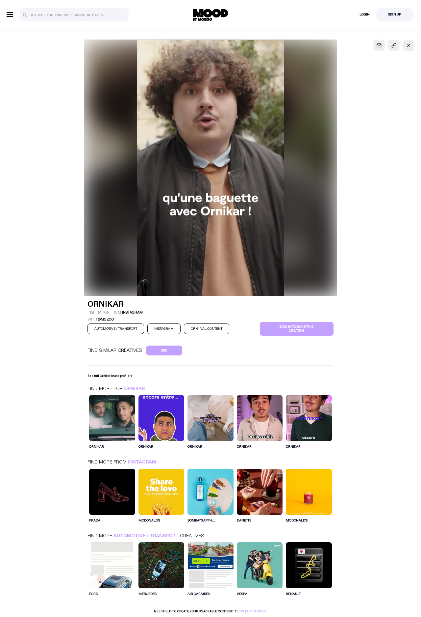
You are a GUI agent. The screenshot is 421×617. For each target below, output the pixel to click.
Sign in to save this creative (296, 328)
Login (364, 14)
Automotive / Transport (146, 536)
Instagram (142, 462)
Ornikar (134, 388)
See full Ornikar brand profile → (110, 376)
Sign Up (394, 14)
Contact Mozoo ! (252, 611)
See (164, 350)
